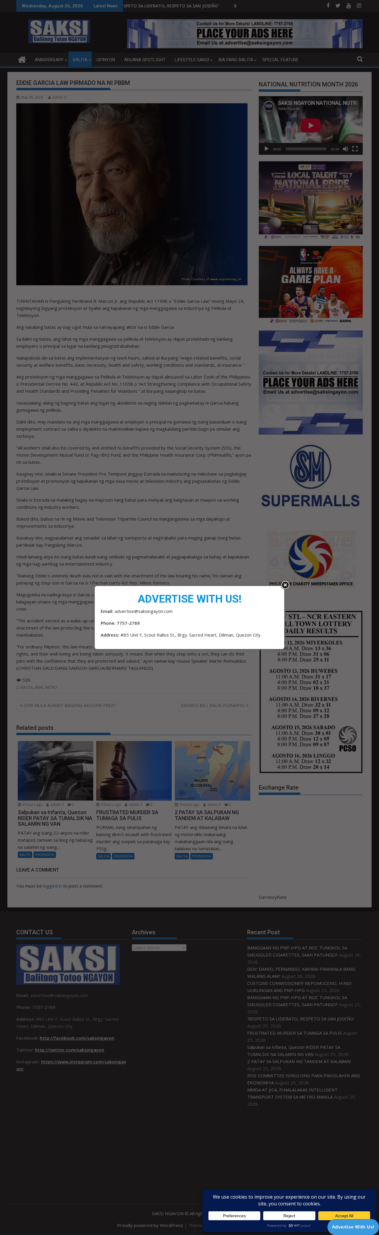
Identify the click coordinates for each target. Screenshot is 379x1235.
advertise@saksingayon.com (144, 611)
